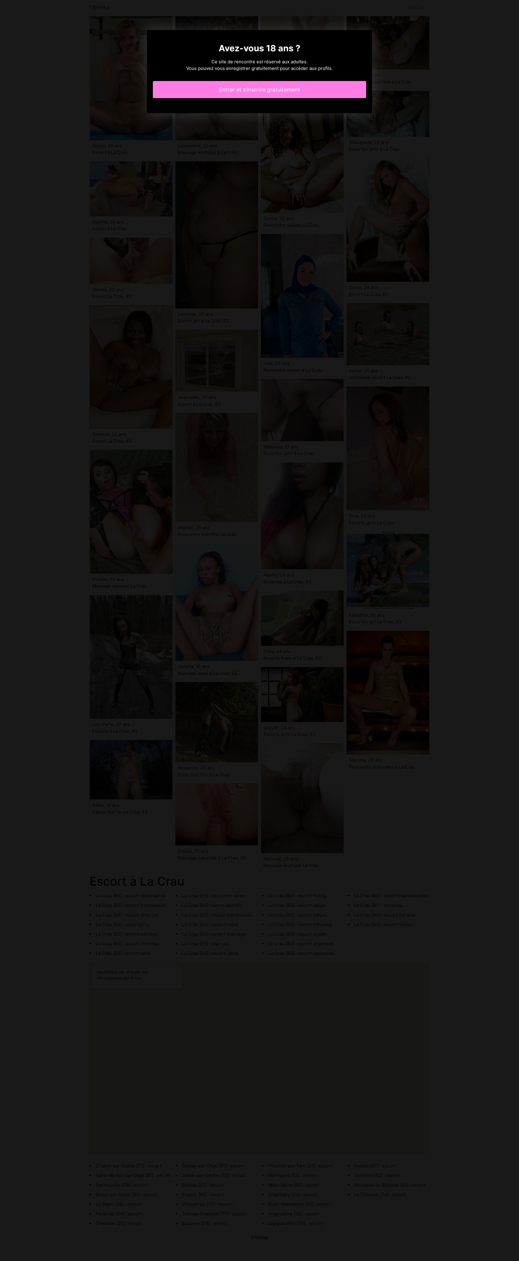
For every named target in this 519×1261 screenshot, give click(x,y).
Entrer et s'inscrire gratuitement (259, 89)
